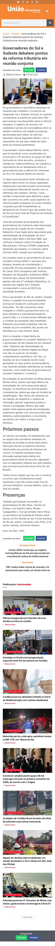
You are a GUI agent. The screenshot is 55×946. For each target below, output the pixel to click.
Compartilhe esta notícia (11, 70)
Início (6, 33)
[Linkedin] (27, 2)
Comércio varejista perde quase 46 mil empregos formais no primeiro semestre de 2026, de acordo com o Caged (26, 778)
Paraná (15, 33)
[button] (47, 11)
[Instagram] (23, 2)
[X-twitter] (32, 2)
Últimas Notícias (13, 612)
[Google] (37, 2)
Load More (27, 917)
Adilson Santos (10, 624)
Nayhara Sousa (10, 664)
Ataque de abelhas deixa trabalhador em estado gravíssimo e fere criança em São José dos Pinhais (27, 861)
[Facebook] (18, 2)
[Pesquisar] (50, 22)
